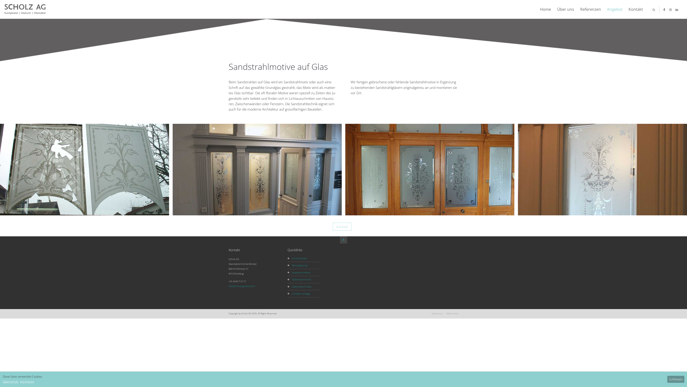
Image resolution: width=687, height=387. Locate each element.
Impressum (437, 313)
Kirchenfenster (299, 258)
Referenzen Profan (302, 286)
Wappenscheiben (301, 272)
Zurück (343, 227)
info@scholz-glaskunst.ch (242, 286)
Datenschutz (452, 313)
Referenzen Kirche (301, 279)
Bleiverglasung (299, 265)
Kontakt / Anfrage (301, 293)
